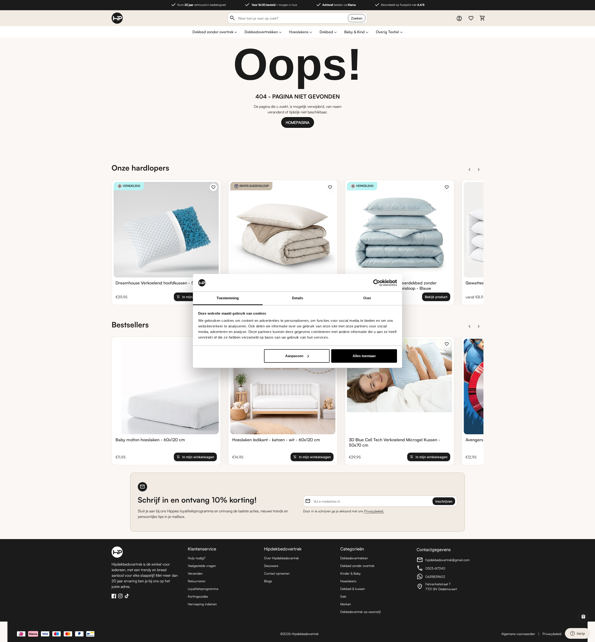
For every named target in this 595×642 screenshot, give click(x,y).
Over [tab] (367, 298)
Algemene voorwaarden (518, 634)
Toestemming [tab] (228, 298)
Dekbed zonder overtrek (212, 32)
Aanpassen (294, 356)
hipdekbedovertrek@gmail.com (443, 560)
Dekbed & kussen (352, 589)
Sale (343, 596)
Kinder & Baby (350, 573)
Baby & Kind (354, 32)
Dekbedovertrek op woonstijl (360, 612)
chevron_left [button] (469, 169)
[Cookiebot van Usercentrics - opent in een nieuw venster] (376, 282)
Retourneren (196, 581)
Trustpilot (573, 624)
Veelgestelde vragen (202, 566)
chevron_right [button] (479, 169)
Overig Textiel (387, 32)
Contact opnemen (277, 573)
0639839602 (442, 577)
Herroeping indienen (202, 604)
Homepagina (297, 122)
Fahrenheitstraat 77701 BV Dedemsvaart (442, 586)
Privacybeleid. (374, 511)
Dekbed (326, 32)
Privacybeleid (551, 634)
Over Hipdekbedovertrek (281, 558)
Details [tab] (297, 298)
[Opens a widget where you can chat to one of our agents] (577, 634)
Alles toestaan (364, 356)
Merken (345, 604)
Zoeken (356, 18)
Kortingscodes (198, 596)
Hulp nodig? (196, 558)
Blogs (268, 581)
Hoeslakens (298, 32)
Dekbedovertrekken (261, 32)
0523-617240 (442, 568)
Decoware (271, 566)
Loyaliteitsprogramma (203, 589)
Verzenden (195, 573)
